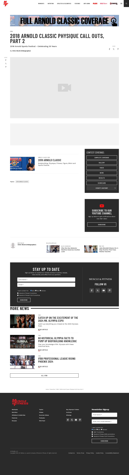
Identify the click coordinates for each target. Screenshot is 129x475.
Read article (43, 329)
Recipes (14, 420)
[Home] (6, 5)
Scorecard (102, 183)
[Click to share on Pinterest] (118, 49)
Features (77, 3)
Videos (41, 412)
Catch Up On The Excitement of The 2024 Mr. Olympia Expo (58, 319)
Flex (95, 3)
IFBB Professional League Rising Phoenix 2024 (56, 360)
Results (102, 178)
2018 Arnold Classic (49, 160)
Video (102, 168)
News (102, 173)
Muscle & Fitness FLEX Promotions (29, 295)
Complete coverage (102, 158)
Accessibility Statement (112, 453)
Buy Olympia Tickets (72, 409)
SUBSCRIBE (24, 300)
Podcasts (42, 418)
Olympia (114, 4)
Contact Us (71, 453)
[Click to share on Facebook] (109, 49)
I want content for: (23, 290)
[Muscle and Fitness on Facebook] (92, 290)
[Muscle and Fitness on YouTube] (104, 290)
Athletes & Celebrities (64, 3)
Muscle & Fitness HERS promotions (104, 434)
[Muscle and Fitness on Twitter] (98, 290)
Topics (41, 409)
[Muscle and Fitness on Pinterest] (110, 290)
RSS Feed (42, 420)
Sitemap (68, 415)
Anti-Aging (87, 3)
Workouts (41, 3)
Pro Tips (101, 246)
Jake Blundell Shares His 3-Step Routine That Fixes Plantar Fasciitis (109, 249)
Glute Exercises (66, 246)
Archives (69, 412)
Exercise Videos (44, 415)
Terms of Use (80, 453)
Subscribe (102, 224)
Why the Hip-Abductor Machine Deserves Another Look (70, 249)
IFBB (11, 31)
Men (38, 290)
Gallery (102, 163)
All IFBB (44, 375)
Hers (104, 3)
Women (43, 290)
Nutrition (51, 3)
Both (33, 290)
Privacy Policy (90, 453)
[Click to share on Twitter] (114, 49)
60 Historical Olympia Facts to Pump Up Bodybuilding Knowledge (57, 339)
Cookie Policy (100, 453)
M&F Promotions (99, 432)
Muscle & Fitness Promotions (28, 293)
